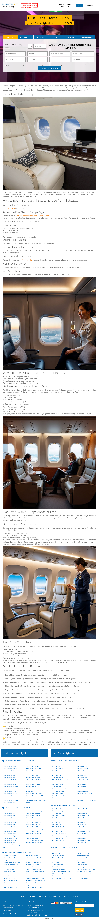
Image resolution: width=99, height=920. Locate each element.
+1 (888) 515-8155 (65, 7)
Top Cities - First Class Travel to (63, 805)
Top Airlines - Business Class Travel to (16, 852)
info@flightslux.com (9, 913)
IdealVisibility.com (41, 915)
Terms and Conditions (55, 896)
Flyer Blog (66, 896)
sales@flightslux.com (9, 911)
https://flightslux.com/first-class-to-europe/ (33, 216)
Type (39, 43)
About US (23, 896)
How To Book (32, 896)
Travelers (30, 43)
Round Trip (9, 45)
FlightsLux (11, 208)
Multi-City (9, 47)
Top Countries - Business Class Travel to (17, 760)
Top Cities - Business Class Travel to (15, 807)
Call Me (79, 5)
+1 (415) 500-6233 (37, 907)
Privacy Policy (42, 896)
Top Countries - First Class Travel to (65, 760)
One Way (18, 45)
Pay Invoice (75, 896)
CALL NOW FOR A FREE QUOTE (70, 46)
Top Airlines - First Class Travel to (64, 848)
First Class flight (27, 260)
